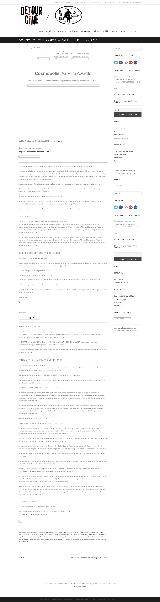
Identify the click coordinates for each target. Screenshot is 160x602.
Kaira (84, 586)
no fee (51, 539)
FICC (115, 131)
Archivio (26, 532)
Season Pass (73, 31)
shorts (95, 539)
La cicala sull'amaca (121, 138)
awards (81, 532)
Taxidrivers (118, 158)
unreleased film (23, 541)
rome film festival (87, 539)
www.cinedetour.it (24, 514)
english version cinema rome (70, 537)
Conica (80, 586)
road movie (77, 539)
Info (129, 31)
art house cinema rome (71, 532)
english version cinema (54, 537)
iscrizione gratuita (29, 539)
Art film (61, 532)
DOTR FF (89, 534)
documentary (82, 534)
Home (41, 31)
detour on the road (72, 534)
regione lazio (70, 539)
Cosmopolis (33, 532)
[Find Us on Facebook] (21, 2)
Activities (114, 31)
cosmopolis (47, 534)
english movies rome (99, 534)
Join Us (48, 31)
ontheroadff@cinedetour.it (39, 514)
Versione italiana (56, 141)
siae (98, 539)
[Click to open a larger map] (124, 94)
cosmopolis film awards (58, 534)
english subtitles (41, 537)
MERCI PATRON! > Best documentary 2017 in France (89, 558)
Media (122, 31)
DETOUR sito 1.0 (119, 128)
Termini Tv (117, 161)
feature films (84, 537)
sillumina (103, 539)
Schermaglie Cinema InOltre (124, 151)
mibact (37, 539)
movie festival (44, 539)
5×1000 (105, 31)
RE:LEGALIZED (23, 558)
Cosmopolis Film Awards (45, 532)
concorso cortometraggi (31, 534)
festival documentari (94, 537)
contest (41, 534)
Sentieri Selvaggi (120, 154)
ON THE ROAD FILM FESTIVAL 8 (90, 31)
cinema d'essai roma (90, 532)
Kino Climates (119, 135)
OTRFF (63, 539)
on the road (57, 539)
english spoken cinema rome (27, 537)
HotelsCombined (123, 170)
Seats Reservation (60, 31)
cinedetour (48, 48)
